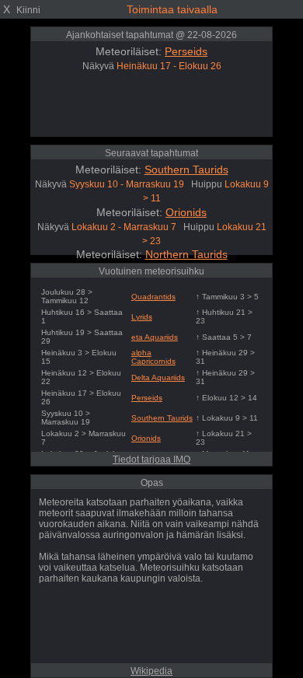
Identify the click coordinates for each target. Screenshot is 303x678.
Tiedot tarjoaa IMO (151, 459)
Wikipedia (151, 671)
